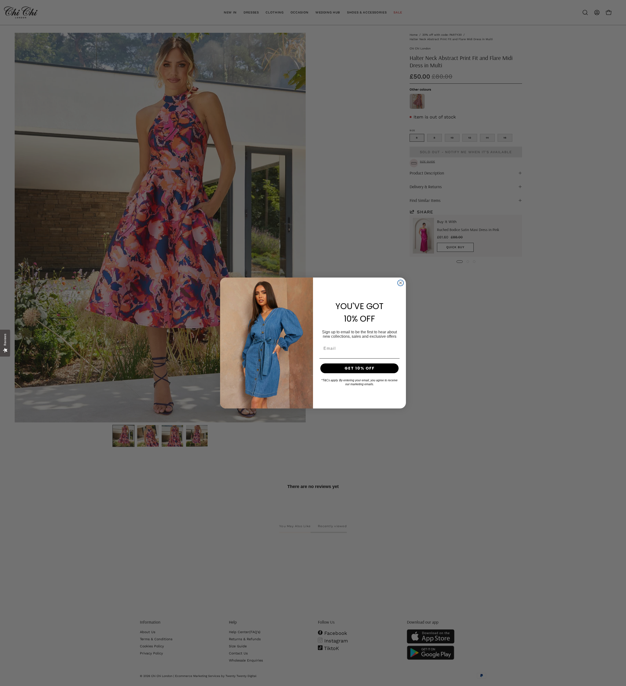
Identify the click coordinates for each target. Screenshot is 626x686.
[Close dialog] (400, 283)
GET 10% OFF (360, 368)
